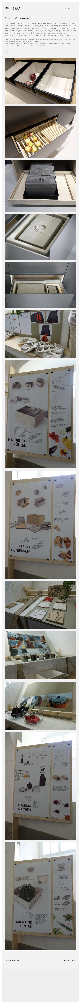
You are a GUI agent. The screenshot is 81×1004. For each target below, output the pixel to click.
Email (6, 53)
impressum (34, 996)
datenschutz (42, 996)
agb (49, 996)
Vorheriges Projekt (12, 960)
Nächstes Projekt (70, 960)
